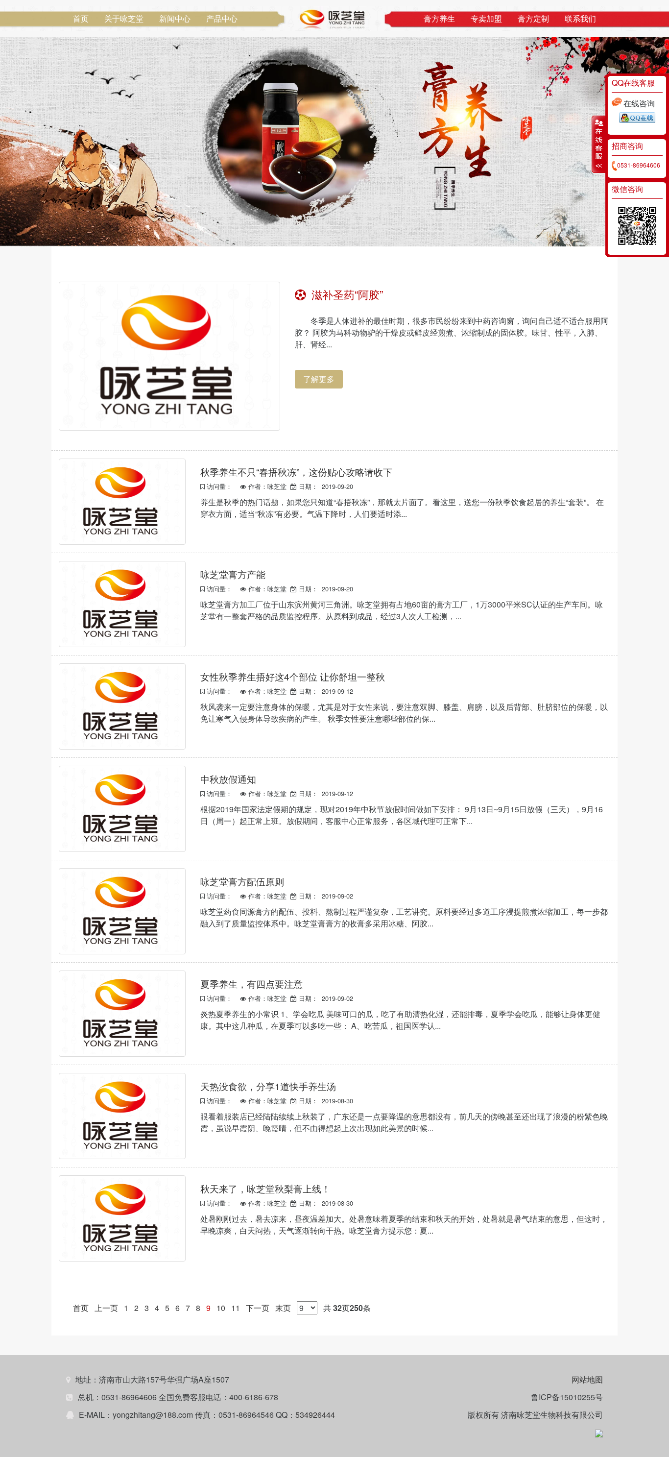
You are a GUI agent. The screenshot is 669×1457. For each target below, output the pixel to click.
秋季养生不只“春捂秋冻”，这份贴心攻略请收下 (296, 471)
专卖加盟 (486, 18)
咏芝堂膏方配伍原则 (242, 881)
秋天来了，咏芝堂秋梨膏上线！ (265, 1188)
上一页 (106, 1307)
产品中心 (222, 18)
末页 (283, 1307)
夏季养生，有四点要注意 (251, 983)
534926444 (315, 1414)
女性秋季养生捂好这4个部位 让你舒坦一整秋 (292, 676)
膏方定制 (533, 18)
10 (220, 1307)
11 (235, 1307)
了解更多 (318, 379)
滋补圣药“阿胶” (344, 293)
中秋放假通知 (228, 779)
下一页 (257, 1307)
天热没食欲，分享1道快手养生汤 (268, 1086)
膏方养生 (439, 18)
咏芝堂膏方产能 (232, 574)
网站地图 (587, 1379)
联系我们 (580, 18)
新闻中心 (175, 18)
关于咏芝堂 (123, 18)
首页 (81, 18)
